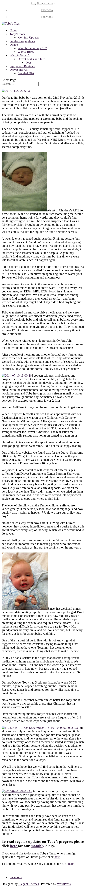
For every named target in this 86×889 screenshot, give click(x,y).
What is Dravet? (20, 55)
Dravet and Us (19, 69)
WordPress (64, 884)
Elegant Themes (28, 884)
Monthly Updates (28, 37)
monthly (37, 846)
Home (13, 30)
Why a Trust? (26, 51)
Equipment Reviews (22, 66)
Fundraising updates (22, 41)
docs (28, 62)
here (14, 846)
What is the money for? (32, 48)
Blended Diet (26, 73)
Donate (14, 44)
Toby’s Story (17, 34)
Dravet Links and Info (31, 59)
